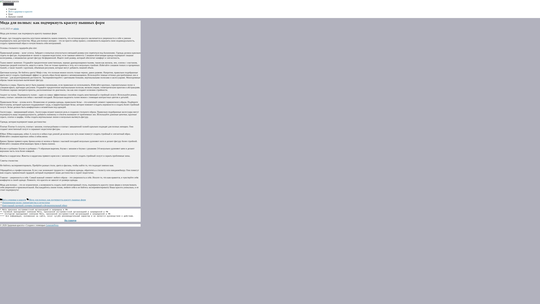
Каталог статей (15, 16)
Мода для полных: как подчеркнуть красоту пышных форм (57, 200)
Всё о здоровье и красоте (20, 11)
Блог (10, 14)
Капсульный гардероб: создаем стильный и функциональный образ (34, 205)
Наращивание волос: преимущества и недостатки (26, 202)
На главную (70, 220)
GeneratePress (52, 225)
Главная (12, 9)
